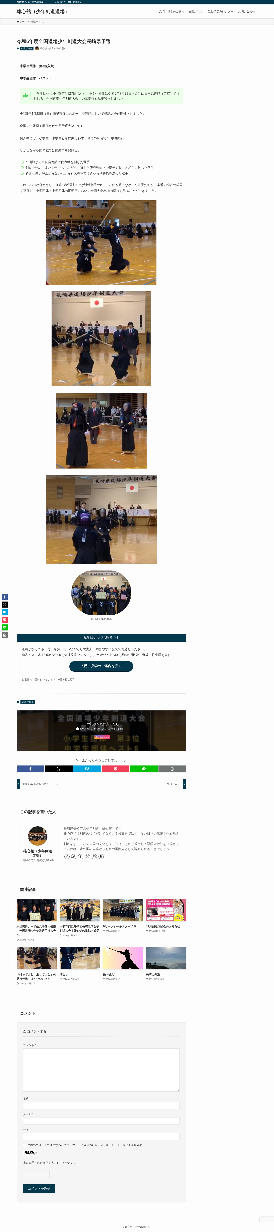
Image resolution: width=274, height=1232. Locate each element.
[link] (67, 856)
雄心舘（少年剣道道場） (43, 11)
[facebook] (80, 856)
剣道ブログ (26, 48)
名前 (26, 1098)
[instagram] (94, 856)
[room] (101, 856)
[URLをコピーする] (172, 768)
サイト (27, 1130)
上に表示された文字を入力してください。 (49, 1162)
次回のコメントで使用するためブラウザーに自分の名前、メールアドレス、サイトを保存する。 (87, 1145)
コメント (29, 1045)
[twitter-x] (87, 856)
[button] (30, 768)
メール (28, 1114)
